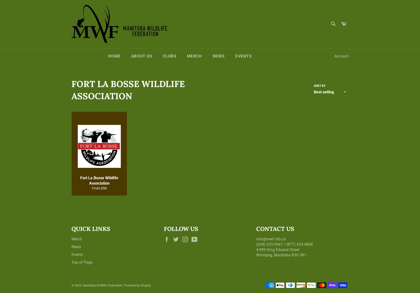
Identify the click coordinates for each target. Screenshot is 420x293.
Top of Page (81, 262)
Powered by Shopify (137, 285)
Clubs (169, 56)
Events (243, 56)
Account (341, 56)
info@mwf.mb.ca (271, 239)
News (219, 56)
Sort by (319, 86)
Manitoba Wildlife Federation (102, 285)
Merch (194, 56)
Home (114, 56)
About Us (141, 56)
